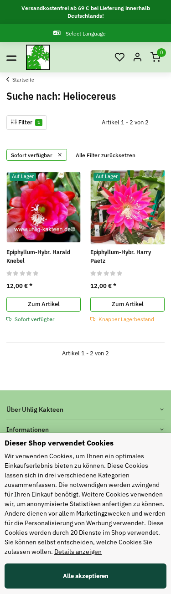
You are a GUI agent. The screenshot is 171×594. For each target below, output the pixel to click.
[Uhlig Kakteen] (38, 57)
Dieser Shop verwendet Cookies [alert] (59, 442)
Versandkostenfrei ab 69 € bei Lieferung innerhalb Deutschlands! (85, 12)
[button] (119, 57)
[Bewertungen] (22, 273)
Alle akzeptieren (86, 576)
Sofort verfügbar (32, 155)
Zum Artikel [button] (44, 304)
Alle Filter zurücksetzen (105, 155)
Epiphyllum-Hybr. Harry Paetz (120, 256)
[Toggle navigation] (11, 57)
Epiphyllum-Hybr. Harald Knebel (38, 256)
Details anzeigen (78, 552)
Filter (28, 122)
